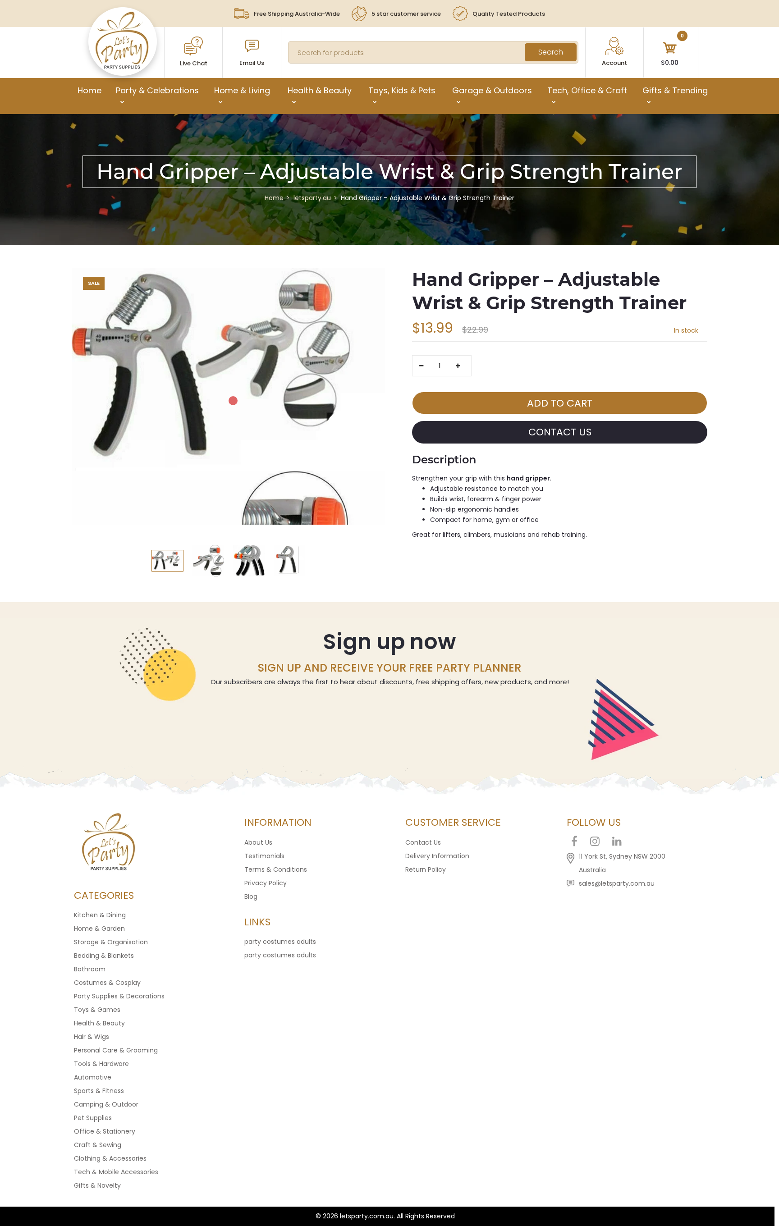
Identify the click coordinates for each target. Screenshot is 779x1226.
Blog (250, 896)
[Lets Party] (122, 67)
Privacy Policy (265, 882)
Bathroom (89, 969)
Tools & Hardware (101, 1063)
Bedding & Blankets (104, 955)
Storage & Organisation (111, 942)
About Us (258, 842)
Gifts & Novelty (97, 1185)
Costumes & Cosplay (107, 982)
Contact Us (423, 842)
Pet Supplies (93, 1117)
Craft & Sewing (97, 1144)
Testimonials (264, 855)
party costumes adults (280, 941)
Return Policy (425, 869)
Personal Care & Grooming (116, 1050)
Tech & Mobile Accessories (116, 1171)
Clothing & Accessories (110, 1158)
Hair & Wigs (91, 1036)
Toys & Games (97, 1009)
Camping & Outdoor (106, 1104)
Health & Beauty (99, 1023)
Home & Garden (99, 928)
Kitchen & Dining (100, 915)
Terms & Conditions (275, 869)
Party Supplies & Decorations (119, 996)
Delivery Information (437, 855)
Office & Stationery (104, 1131)
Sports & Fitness (99, 1090)
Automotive (92, 1077)
